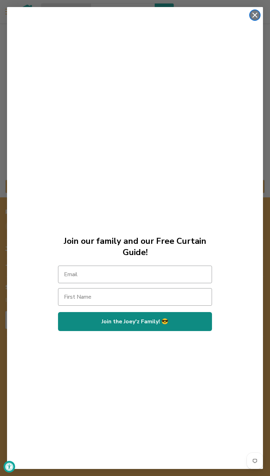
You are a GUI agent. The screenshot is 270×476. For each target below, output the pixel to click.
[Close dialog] (255, 15)
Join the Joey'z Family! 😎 (135, 321)
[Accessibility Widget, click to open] (9, 466)
